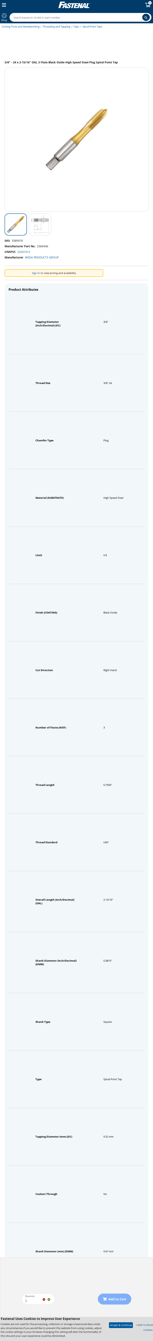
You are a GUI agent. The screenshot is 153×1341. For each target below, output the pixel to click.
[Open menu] (3, 5)
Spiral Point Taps (92, 26)
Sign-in (36, 273)
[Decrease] (43, 1299)
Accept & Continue (121, 1325)
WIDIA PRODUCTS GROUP (42, 257)
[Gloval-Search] (146, 17)
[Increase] (48, 1299)
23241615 (23, 252)
